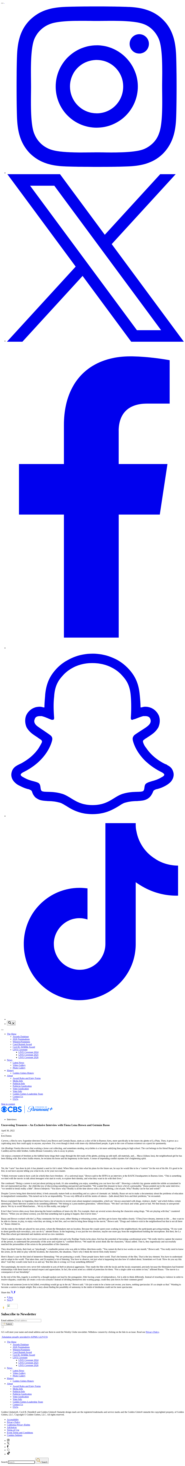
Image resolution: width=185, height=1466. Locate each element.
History (10, 1070)
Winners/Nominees (21, 1042)
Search (4, 1462)
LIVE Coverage (20, 1049)
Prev (10, 1297)
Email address (7, 1320)
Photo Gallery (19, 1068)
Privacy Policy (152, 1332)
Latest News (18, 1062)
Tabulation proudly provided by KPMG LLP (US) (24, 1337)
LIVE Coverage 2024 (28, 1052)
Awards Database (21, 1036)
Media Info (18, 1081)
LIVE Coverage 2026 (28, 1057)
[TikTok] (95, 1019)
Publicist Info (19, 1083)
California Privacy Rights (18, 1425)
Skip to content (8, 1104)
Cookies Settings (14, 1435)
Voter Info (17, 1091)
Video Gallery (19, 1065)
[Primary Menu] (2, 3)
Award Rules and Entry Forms (27, 1078)
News (9, 1060)
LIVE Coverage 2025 (28, 1055)
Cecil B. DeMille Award (24, 1047)
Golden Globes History (23, 1073)
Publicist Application (22, 1086)
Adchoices (12, 1427)
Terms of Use (13, 1430)
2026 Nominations (21, 1039)
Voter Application (21, 1088)
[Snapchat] (95, 816)
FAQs (15, 1099)
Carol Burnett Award (22, 1044)
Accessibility (13, 1419)
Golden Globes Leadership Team (28, 1094)
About (10, 1075)
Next (9, 1300)
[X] (95, 341)
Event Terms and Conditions (20, 1432)
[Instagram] (95, 173)
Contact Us (18, 1096)
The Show (11, 1034)
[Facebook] (95, 648)
